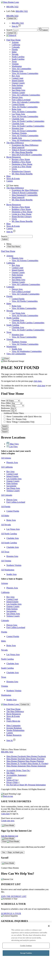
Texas (14, 61)
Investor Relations (14, 728)
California (16, 45)
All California (7, 467)
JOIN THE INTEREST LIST (13, 896)
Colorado (16, 47)
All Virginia (6, 561)
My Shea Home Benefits (22, 152)
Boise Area (16, 109)
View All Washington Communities (27, 140)
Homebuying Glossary (21, 171)
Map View (14, 444)
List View (13, 446)
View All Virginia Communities (25, 135)
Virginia (15, 64)
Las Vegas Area (18, 114)
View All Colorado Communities (25, 102)
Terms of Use (12, 780)
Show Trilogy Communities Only (20, 422)
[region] (26, 940)
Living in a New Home (21, 166)
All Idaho (5, 515)
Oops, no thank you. (15, 852)
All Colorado (6, 495)
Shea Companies (13, 725)
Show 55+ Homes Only (16, 419)
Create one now (7, 820)
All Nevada (6, 524)
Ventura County (18, 92)
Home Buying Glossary (22, 216)
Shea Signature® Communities (25, 195)
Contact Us (11, 18)
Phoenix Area (17, 71)
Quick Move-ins (13, 721)
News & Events (13, 178)
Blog (8, 176)
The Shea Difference (15, 143)
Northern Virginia (19, 133)
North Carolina (18, 57)
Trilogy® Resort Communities (24, 150)
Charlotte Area (18, 119)
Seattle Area (17, 138)
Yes (3, 852)
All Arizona (6, 458)
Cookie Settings (26, 946)
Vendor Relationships (15, 730)
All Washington (7, 570)
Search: (4, 236)
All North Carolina (9, 534)
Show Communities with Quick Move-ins (24, 416)
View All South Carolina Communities (28, 126)
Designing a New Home (22, 164)
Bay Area (16, 76)
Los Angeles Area (13, 479)
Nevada (15, 54)
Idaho (14, 52)
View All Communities (21, 68)
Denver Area (17, 97)
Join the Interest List (9, 836)
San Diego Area (18, 90)
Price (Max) (6, 406)
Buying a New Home (21, 159)
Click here (5, 814)
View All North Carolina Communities (28, 121)
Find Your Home (13, 40)
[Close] (5, 358)
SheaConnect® (18, 147)
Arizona (15, 42)
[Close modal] (8, 825)
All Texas (5, 552)
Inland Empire (18, 80)
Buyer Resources (13, 157)
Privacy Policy (12, 782)
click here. (37, 381)
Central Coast (17, 78)
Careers (9, 181)
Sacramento (17, 88)
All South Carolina (9, 543)
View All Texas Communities (24, 131)
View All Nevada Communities (25, 116)
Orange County (18, 83)
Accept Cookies (26, 953)
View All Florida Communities (25, 107)
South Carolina (18, 59)
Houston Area (17, 128)
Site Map (10, 773)
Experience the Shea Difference (25, 145)
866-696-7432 (12, 7)
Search (5, 426)
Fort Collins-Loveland (21, 100)
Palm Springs (17, 85)
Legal (8, 777)
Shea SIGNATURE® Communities (27, 155)
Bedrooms (5, 408)
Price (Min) (6, 403)
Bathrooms (5, 411)
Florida (15, 49)
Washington (17, 66)
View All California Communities (26, 95)
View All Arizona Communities (25, 73)
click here (41, 385)
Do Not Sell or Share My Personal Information (26, 785)
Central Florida (18, 104)
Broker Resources (13, 735)
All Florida (5, 506)
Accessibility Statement (16, 775)
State (3, 400)
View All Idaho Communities (24, 111)
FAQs (14, 169)
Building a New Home (21, 162)
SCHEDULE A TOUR (11, 913)
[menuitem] (31, 145)
